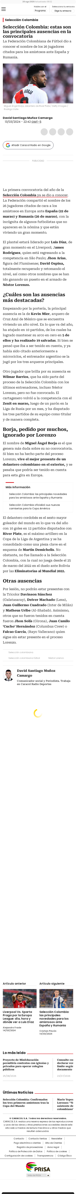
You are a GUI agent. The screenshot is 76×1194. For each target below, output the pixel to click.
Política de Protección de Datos (25, 1151)
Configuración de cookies (19, 1155)
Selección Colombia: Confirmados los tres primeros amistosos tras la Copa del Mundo (26, 1102)
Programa (40, 11)
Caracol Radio (17, 9)
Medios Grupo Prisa (38, 1175)
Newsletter (56, 1138)
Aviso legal (53, 1147)
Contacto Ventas (37, 1138)
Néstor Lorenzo (56, 658)
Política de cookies (57, 1151)
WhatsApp (69, 131)
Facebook (44, 131)
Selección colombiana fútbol (24, 658)
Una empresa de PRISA (38, 1167)
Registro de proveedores (30, 1147)
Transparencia (45, 1155)
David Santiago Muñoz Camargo (28, 118)
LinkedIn (61, 131)
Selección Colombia (21, 20)
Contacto (19, 1138)
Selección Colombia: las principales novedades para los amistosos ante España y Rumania (54, 1018)
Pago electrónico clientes (27, 1143)
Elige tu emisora (63, 11)
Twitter (52, 131)
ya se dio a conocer (35, 195)
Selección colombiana (20, 652)
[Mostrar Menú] (3, 9)
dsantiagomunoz (55, 118)
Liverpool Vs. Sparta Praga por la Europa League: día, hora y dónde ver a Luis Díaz (18, 1017)
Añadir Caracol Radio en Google (31, 145)
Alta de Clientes (53, 1143)
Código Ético (65, 1155)
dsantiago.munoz (59, 118)
